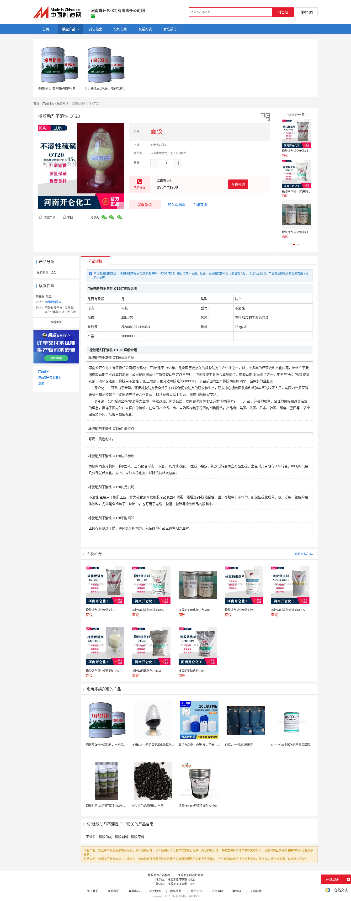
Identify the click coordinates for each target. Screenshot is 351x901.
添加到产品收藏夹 (49, 378)
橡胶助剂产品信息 (159, 875)
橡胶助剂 (62, 103)
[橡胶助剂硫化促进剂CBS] (296, 133)
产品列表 (48, 103)
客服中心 (134, 891)
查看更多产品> (304, 554)
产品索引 (44, 371)
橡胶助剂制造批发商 (190, 875)
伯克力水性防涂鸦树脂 (239, 745)
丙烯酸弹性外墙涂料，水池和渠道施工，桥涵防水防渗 (120, 745)
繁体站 (236, 891)
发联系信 (145, 204)
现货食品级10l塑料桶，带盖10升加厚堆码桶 (207, 745)
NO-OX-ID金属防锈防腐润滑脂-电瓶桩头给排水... (302, 745)
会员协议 (196, 891)
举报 (70, 217)
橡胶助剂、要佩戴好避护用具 (56, 88)
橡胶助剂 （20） (47, 272)
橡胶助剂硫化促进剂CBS (297, 151)
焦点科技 (181, 896)
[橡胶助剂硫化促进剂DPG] (296, 174)
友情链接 (256, 891)
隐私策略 (175, 891)
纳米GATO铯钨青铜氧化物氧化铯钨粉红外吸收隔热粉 (166, 745)
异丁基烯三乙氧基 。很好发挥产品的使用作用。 (115, 88)
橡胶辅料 (121, 836)
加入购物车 (177, 204)
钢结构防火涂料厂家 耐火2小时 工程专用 (112, 806)
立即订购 (200, 204)
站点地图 (155, 891)
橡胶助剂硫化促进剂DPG (298, 192)
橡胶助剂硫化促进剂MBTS (299, 232)
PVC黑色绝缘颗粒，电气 (147, 806)
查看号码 (238, 184)
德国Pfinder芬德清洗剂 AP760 (198, 806)
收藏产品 (49, 217)
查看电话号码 (53, 302)
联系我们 (113, 891)
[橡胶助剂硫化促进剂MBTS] (296, 214)
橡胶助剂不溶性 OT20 (182, 880)
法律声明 (217, 891)
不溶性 (91, 836)
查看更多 (56, 322)
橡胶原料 (137, 836)
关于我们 (92, 891)
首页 (36, 103)
